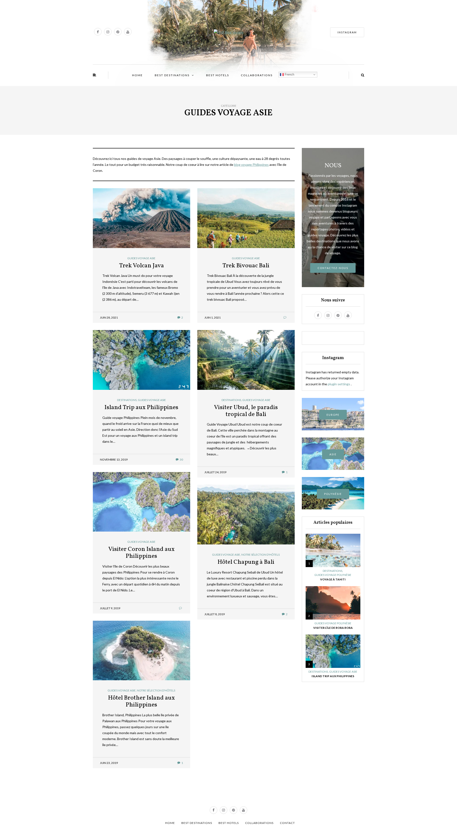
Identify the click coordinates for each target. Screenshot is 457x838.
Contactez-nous (333, 267)
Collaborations (257, 75)
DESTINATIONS (127, 400)
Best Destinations (172, 75)
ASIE (333, 454)
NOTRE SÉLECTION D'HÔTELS (260, 554)
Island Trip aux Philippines (141, 407)
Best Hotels (217, 75)
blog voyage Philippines (251, 165)
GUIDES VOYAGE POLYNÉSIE (332, 575)
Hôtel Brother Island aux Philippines (141, 701)
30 (181, 459)
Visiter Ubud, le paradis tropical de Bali (246, 411)
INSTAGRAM (347, 32)
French (289, 74)
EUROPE (333, 414)
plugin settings (339, 384)
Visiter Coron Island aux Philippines (141, 552)
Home (137, 75)
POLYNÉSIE (333, 493)
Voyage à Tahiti (333, 579)
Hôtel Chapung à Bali (246, 562)
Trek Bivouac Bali (245, 265)
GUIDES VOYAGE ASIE (141, 258)
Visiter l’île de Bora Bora (333, 628)
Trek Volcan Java (141, 265)
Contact (287, 823)
